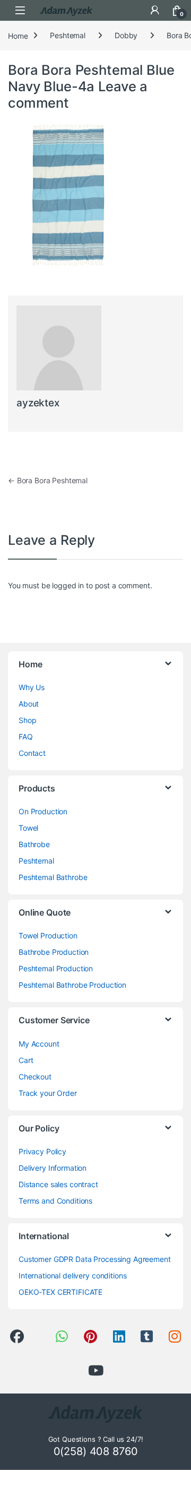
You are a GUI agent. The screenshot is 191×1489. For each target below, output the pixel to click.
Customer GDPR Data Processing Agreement (95, 1259)
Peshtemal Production (56, 968)
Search (132, 10)
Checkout (35, 1076)
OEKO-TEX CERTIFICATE (60, 1291)
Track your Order (48, 1093)
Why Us (32, 687)
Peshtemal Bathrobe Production (72, 984)
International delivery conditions (72, 1275)
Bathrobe (34, 844)
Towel (28, 827)
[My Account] (155, 10)
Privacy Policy (42, 1151)
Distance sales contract (58, 1184)
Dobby (126, 35)
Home (18, 35)
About (29, 703)
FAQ (26, 736)
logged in (68, 585)
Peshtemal (67, 35)
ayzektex (37, 403)
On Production (43, 811)
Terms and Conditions (55, 1200)
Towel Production (48, 935)
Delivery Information (52, 1167)
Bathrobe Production (54, 951)
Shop (27, 720)
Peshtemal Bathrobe (53, 877)
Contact (32, 752)
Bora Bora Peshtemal (48, 480)
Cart (26, 1060)
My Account (39, 1043)
